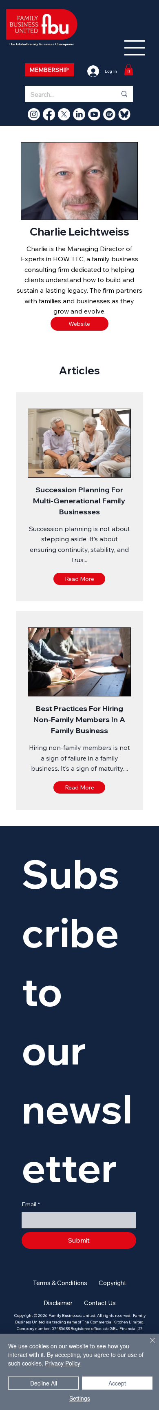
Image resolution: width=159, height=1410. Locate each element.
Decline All (43, 1383)
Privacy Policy (62, 1363)
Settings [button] (79, 1398)
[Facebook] (49, 114)
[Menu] (135, 48)
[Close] (147, 1345)
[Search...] (124, 94)
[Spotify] (109, 114)
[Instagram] (34, 114)
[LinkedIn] (79, 114)
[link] (128, 69)
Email (31, 1204)
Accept (117, 1383)
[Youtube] (94, 114)
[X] (64, 114)
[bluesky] (124, 114)
